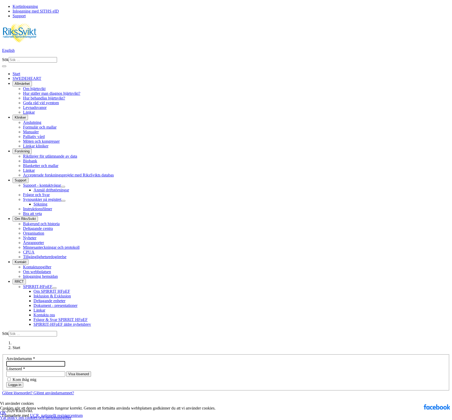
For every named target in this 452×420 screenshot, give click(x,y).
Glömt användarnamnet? (53, 393)
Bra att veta (32, 213)
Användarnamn (20, 358)
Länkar (29, 112)
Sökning (40, 204)
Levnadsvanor (35, 107)
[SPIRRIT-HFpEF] (54, 288)
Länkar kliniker (35, 146)
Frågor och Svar (36, 194)
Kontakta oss (44, 315)
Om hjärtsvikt (34, 88)
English (8, 50)
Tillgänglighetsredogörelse (44, 257)
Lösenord (15, 369)
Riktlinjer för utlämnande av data (50, 156)
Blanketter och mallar (40, 165)
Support (19, 16)
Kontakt (20, 262)
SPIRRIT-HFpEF (37, 286)
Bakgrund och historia (41, 224)
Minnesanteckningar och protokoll (51, 247)
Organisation (33, 233)
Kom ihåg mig (24, 379)
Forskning (22, 151)
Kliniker (20, 117)
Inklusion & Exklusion (52, 296)
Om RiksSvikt (25, 219)
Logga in (14, 385)
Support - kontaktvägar (42, 185)
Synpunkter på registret (42, 199)
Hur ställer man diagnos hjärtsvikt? (51, 93)
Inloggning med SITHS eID (36, 11)
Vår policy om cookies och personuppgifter (35, 417)
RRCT (19, 282)
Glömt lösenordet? (17, 393)
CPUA (29, 252)
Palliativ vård (34, 136)
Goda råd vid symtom (41, 103)
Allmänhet (22, 84)
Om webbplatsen (37, 271)
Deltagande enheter (49, 301)
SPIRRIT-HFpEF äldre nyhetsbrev (62, 324)
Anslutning (32, 122)
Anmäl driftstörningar (51, 190)
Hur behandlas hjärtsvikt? (44, 98)
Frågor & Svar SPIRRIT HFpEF (60, 319)
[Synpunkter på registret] (63, 201)
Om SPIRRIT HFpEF (51, 291)
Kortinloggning (25, 6)
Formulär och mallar (39, 127)
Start (16, 73)
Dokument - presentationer (55, 305)
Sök (5, 59)
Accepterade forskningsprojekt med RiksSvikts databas (68, 175)
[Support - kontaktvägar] (63, 186)
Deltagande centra (38, 228)
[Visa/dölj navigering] (4, 66)
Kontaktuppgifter (37, 267)
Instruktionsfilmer (37, 209)
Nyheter (29, 238)
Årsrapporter (33, 242)
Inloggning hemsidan (40, 276)
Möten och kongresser (41, 141)
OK (3, 413)
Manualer (31, 132)
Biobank (30, 161)
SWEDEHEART (27, 78)
